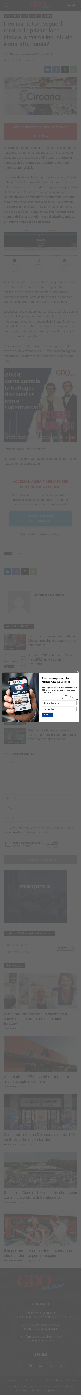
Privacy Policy (74, 720)
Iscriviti (47, 714)
